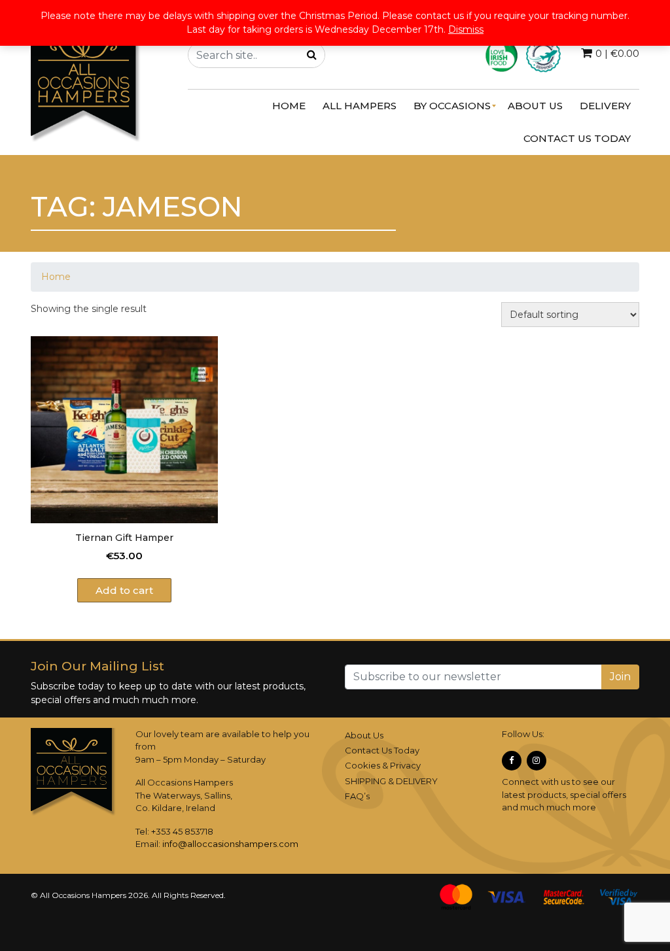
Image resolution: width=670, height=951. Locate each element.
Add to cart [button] (124, 590)
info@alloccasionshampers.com (230, 844)
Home (56, 277)
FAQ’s (357, 796)
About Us (364, 735)
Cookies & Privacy (383, 765)
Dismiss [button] (466, 29)
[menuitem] (289, 106)
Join (620, 676)
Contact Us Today (382, 750)
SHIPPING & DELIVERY (391, 781)
